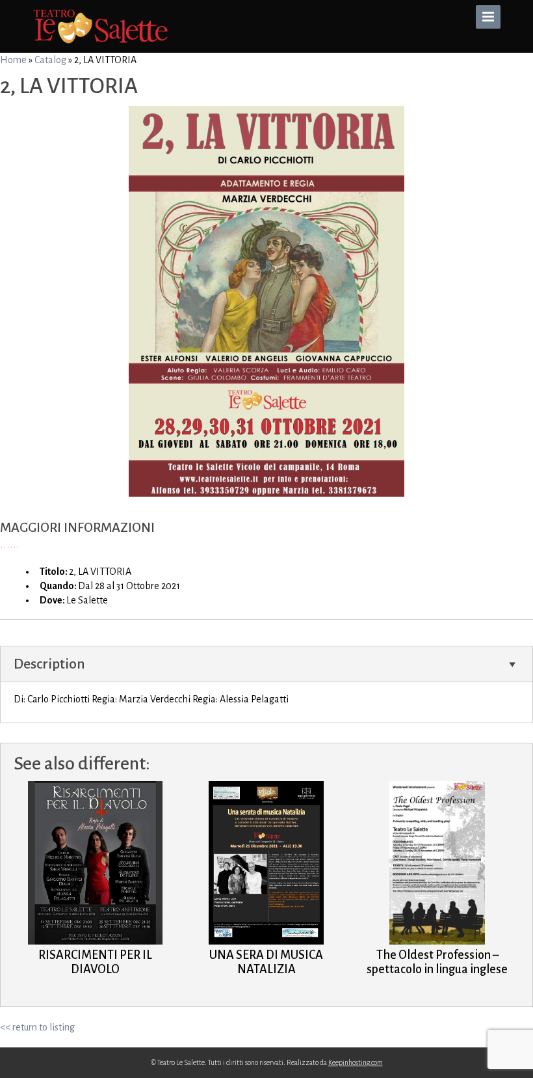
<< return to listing (37, 1027)
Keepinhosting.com (355, 1062)
